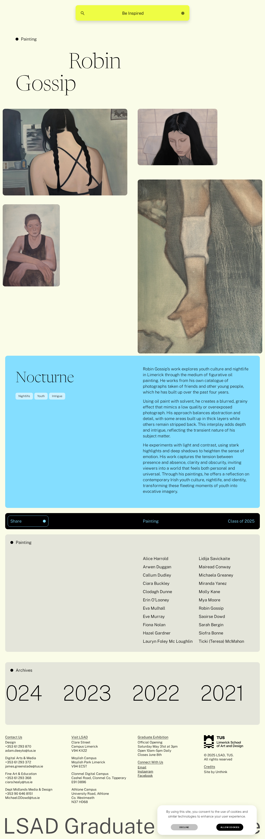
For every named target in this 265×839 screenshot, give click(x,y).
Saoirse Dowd (212, 616)
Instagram (145, 771)
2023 (64, 693)
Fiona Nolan (154, 624)
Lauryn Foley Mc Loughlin (168, 641)
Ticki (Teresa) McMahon (221, 641)
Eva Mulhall (154, 608)
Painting (29, 39)
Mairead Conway (215, 566)
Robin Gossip (211, 608)
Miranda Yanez (213, 583)
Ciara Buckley (156, 583)
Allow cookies (229, 827)
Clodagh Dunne (157, 591)
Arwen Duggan (157, 566)
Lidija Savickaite (214, 558)
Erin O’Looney (156, 599)
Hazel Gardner (157, 633)
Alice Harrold (155, 558)
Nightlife (24, 396)
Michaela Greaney (216, 575)
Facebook (145, 776)
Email (142, 767)
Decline (184, 827)
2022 (133, 693)
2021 (199, 693)
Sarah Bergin (211, 624)
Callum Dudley (157, 575)
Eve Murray (154, 616)
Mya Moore (209, 599)
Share (22, 520)
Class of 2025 (241, 521)
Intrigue (57, 396)
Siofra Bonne (211, 633)
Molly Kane (209, 591)
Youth (41, 396)
